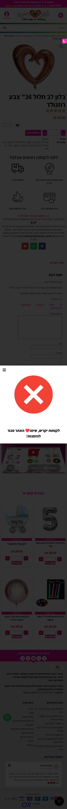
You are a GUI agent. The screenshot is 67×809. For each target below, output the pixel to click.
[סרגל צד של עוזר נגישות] (64, 41)
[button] (4, 370)
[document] (33, 404)
